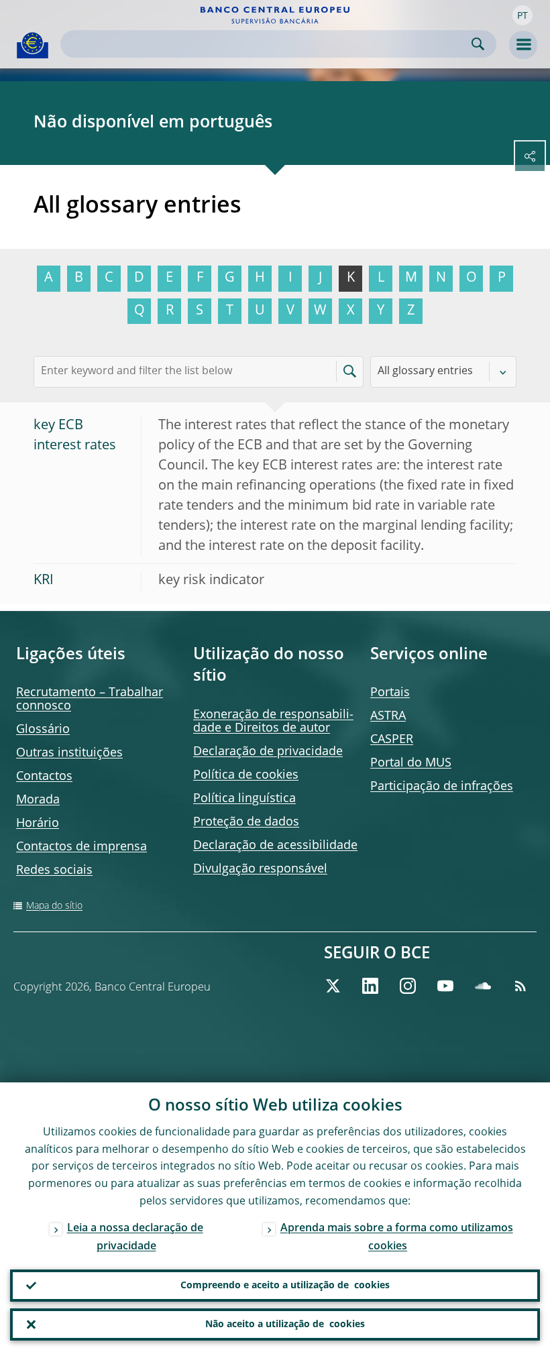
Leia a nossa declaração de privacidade (135, 1237)
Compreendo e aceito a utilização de (285, 1285)
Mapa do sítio (54, 906)
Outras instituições (69, 753)
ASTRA (388, 716)
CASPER (391, 740)
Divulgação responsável (260, 869)
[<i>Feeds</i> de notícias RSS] (520, 986)
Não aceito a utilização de (285, 1324)
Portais (390, 693)
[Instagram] (408, 986)
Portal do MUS (410, 763)
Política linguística (244, 799)
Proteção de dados (246, 822)
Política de (245, 775)
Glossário (43, 730)
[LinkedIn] (370, 986)
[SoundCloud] (483, 986)
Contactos (44, 777)
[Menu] (523, 45)
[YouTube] (445, 986)
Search (478, 44)
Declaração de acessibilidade (275, 846)
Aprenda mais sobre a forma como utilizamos (396, 1237)
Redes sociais (54, 870)
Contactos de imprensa (81, 847)
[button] (522, 15)
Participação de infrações (441, 787)
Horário (37, 823)
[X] (333, 986)
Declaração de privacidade (268, 752)
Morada (38, 800)
